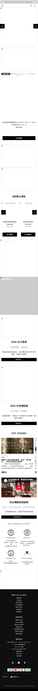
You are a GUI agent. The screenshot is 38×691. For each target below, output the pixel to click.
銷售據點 (19, 611)
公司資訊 (19, 600)
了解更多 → (19, 359)
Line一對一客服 (19, 646)
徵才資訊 (19, 653)
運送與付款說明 (19, 624)
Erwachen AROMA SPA (19, 649)
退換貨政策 (19, 627)
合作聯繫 (19, 656)
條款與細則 (19, 633)
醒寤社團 (19, 651)
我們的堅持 (19, 602)
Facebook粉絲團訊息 (19, 644)
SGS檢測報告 (19, 605)
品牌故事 (19, 598)
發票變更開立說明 (19, 629)
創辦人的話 (19, 607)
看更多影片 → (19, 517)
